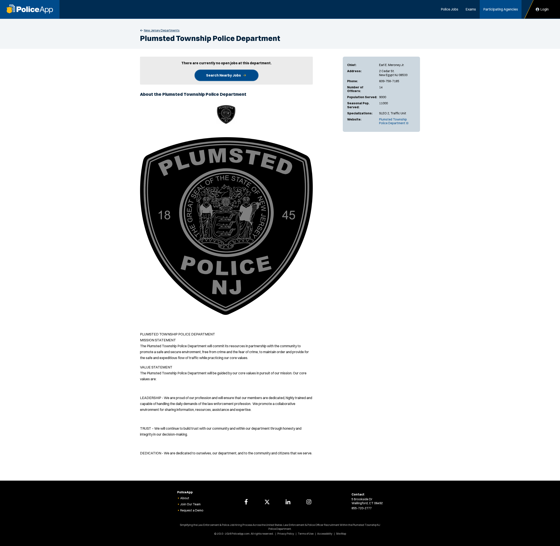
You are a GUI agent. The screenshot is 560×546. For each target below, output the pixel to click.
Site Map (341, 533)
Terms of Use (305, 533)
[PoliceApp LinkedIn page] (288, 502)
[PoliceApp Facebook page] (246, 502)
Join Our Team (190, 504)
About (184, 498)
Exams (471, 9)
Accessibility (324, 533)
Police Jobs (449, 9)
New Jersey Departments (162, 30)
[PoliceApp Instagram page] (309, 502)
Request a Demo (191, 510)
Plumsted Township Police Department (393, 121)
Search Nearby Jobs (223, 75)
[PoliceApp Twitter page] (267, 502)
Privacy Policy (285, 533)
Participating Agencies (500, 9)
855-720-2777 (362, 508)
